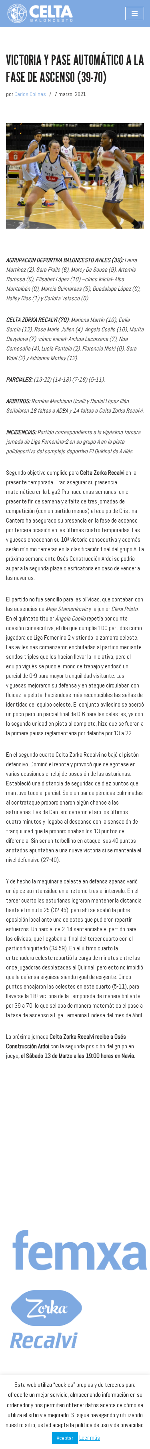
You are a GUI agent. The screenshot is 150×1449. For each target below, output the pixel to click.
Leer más (89, 1437)
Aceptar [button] (65, 1438)
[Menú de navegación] (134, 13)
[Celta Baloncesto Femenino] (40, 13)
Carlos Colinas (30, 94)
